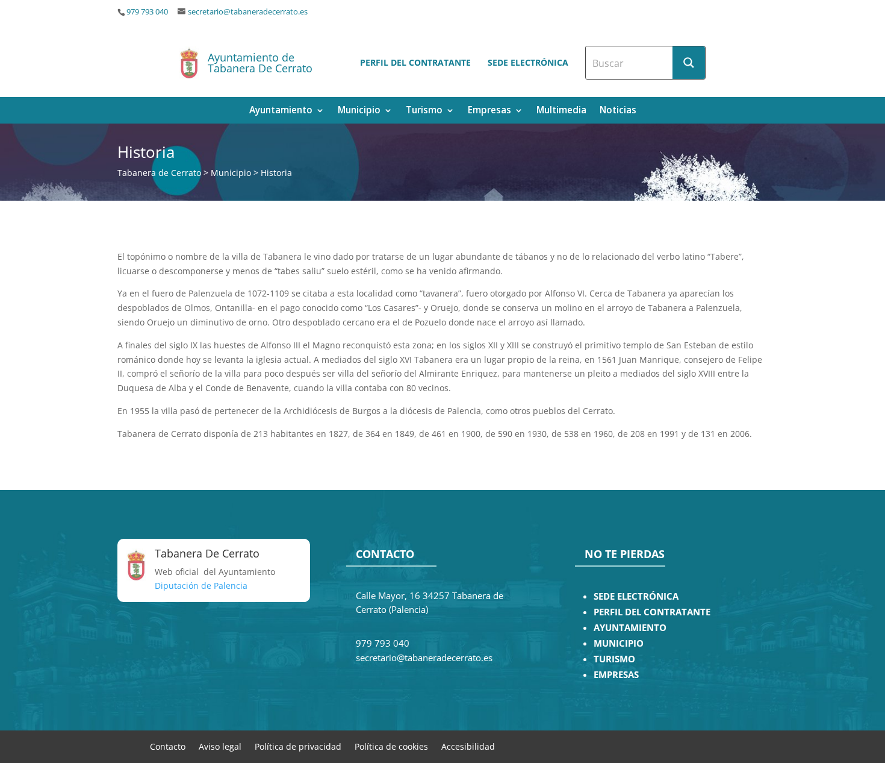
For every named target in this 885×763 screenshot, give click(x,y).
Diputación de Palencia (201, 585)
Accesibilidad (468, 746)
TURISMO (614, 659)
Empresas (489, 111)
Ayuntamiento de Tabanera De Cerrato (260, 62)
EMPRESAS (616, 674)
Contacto (167, 746)
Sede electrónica (528, 62)
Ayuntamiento (280, 111)
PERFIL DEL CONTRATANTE (652, 612)
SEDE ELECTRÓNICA (636, 596)
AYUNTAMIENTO (630, 627)
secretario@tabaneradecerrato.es (248, 12)
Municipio (359, 111)
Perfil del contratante (415, 62)
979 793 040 (147, 12)
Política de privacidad (298, 746)
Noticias (618, 111)
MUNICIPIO (619, 643)
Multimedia (561, 111)
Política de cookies (391, 746)
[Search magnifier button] (688, 62)
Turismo (424, 111)
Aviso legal (220, 746)
